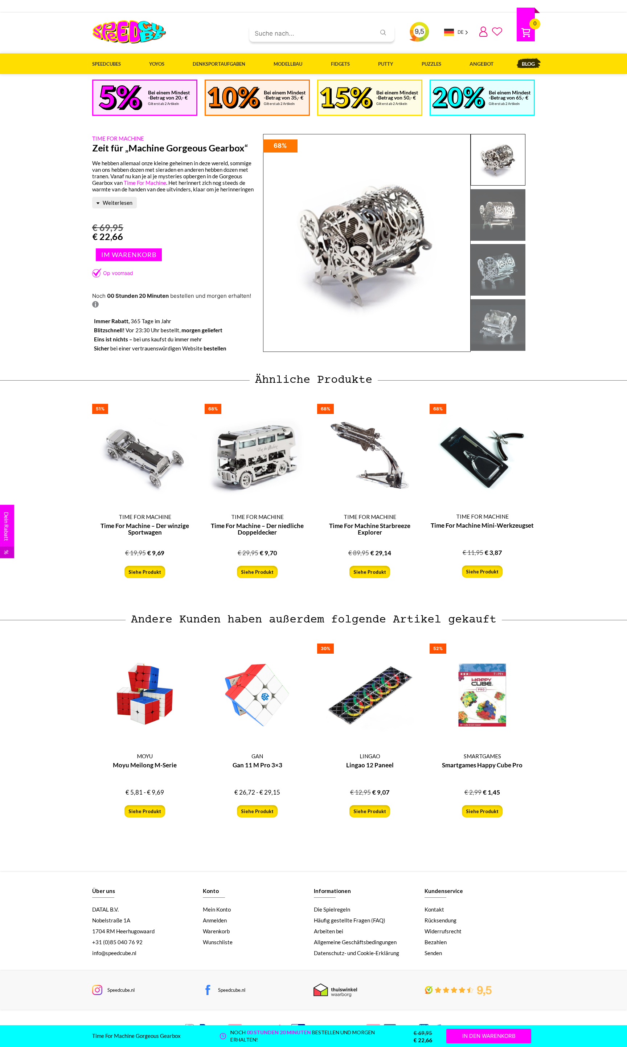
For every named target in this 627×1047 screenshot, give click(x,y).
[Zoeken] (383, 32)
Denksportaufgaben (219, 64)
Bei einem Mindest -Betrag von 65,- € (509, 95)
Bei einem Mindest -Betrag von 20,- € (169, 95)
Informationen (332, 891)
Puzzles (431, 64)
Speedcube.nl (121, 990)
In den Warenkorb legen (129, 254)
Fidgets (340, 64)
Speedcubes (106, 64)
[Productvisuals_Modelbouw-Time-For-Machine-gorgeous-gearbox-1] (366, 243)
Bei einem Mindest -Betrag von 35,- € (285, 95)
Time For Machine (145, 182)
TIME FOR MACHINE (118, 138)
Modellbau (288, 64)
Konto (211, 891)
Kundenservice (444, 891)
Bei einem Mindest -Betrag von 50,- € (397, 95)
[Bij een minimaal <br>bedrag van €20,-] (120, 97)
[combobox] (309, 33)
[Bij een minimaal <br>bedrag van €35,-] (234, 98)
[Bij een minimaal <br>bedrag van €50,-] (346, 98)
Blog (528, 64)
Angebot (481, 64)
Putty (385, 64)
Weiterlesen (117, 202)
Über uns (103, 891)
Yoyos (156, 64)
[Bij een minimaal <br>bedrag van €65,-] (459, 98)
